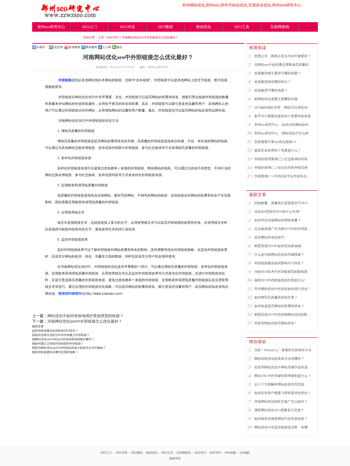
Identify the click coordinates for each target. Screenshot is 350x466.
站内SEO (200, 452)
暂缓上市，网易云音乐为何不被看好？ (282, 56)
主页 (101, 37)
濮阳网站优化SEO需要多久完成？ (279, 410)
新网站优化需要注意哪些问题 (276, 99)
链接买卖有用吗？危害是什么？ (277, 150)
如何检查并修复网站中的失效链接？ (281, 418)
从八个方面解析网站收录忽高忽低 (279, 384)
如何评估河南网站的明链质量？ (277, 220)
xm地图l (245, 452)
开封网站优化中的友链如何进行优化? (281, 289)
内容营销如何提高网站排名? (275, 323)
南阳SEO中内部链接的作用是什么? (279, 280)
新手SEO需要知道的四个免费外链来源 (282, 116)
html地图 (230, 452)
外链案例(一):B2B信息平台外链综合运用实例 (283, 176)
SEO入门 (89, 27)
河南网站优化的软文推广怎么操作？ (281, 401)
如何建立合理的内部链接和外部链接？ (59, 343)
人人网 (106, 47)
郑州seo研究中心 (51, 27)
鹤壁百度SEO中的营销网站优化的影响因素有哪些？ (283, 314)
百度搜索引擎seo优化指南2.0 (275, 142)
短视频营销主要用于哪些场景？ (277, 73)
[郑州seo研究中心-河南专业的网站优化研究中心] (70, 16)
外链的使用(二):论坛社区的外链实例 (281, 167)
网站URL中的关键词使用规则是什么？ (282, 376)
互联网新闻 (279, 27)
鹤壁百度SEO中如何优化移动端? (278, 246)
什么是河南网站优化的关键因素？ (279, 254)
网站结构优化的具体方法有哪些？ (279, 358)
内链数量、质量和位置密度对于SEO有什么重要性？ (283, 203)
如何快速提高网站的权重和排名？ (279, 306)
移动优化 (203, 27)
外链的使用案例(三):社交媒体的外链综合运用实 (283, 159)
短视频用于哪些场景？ (271, 90)
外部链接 (65, 80)
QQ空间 (58, 47)
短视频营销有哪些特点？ (272, 82)
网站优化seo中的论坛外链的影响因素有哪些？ (64, 339)
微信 (119, 47)
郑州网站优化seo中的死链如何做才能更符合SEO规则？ (70, 348)
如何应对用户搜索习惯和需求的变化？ (282, 393)
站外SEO (113, 37)
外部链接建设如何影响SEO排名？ (56, 330)
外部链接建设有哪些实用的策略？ (56, 352)
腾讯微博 (91, 47)
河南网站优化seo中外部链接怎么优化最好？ (150, 37)
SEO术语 (127, 27)
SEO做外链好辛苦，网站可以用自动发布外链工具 (283, 107)
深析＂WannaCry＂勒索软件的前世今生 (283, 350)
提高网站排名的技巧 (269, 237)
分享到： (42, 47)
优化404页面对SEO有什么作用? (277, 211)
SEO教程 (165, 27)
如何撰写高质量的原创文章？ (276, 297)
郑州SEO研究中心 (71, 293)
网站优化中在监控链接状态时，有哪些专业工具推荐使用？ (283, 427)
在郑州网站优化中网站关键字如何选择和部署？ (283, 367)
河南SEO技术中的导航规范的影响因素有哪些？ (283, 272)
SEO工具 (241, 27)
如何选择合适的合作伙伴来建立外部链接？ (62, 335)
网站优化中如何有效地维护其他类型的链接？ (85, 316)
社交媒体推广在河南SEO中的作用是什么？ (283, 229)
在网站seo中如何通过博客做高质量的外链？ (283, 64)
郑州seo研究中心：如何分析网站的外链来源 (283, 125)
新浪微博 (74, 47)
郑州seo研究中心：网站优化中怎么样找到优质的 (283, 133)
